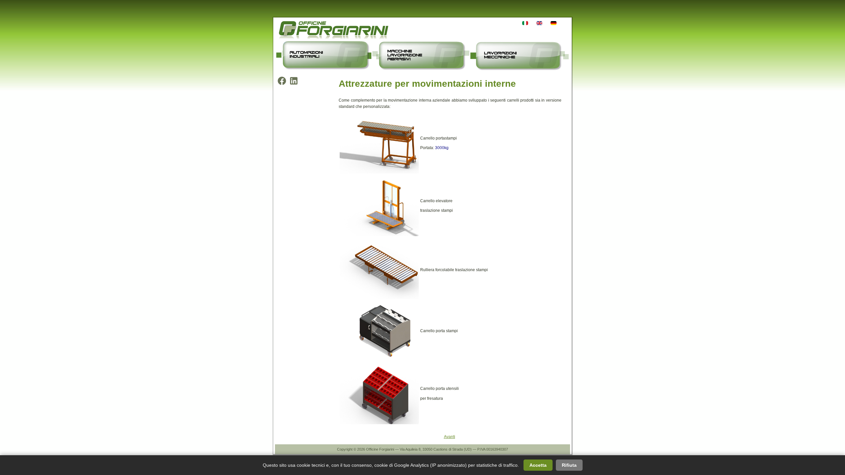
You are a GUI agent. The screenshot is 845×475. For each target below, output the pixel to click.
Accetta (538, 465)
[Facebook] (282, 81)
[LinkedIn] (294, 81)
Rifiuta (569, 465)
